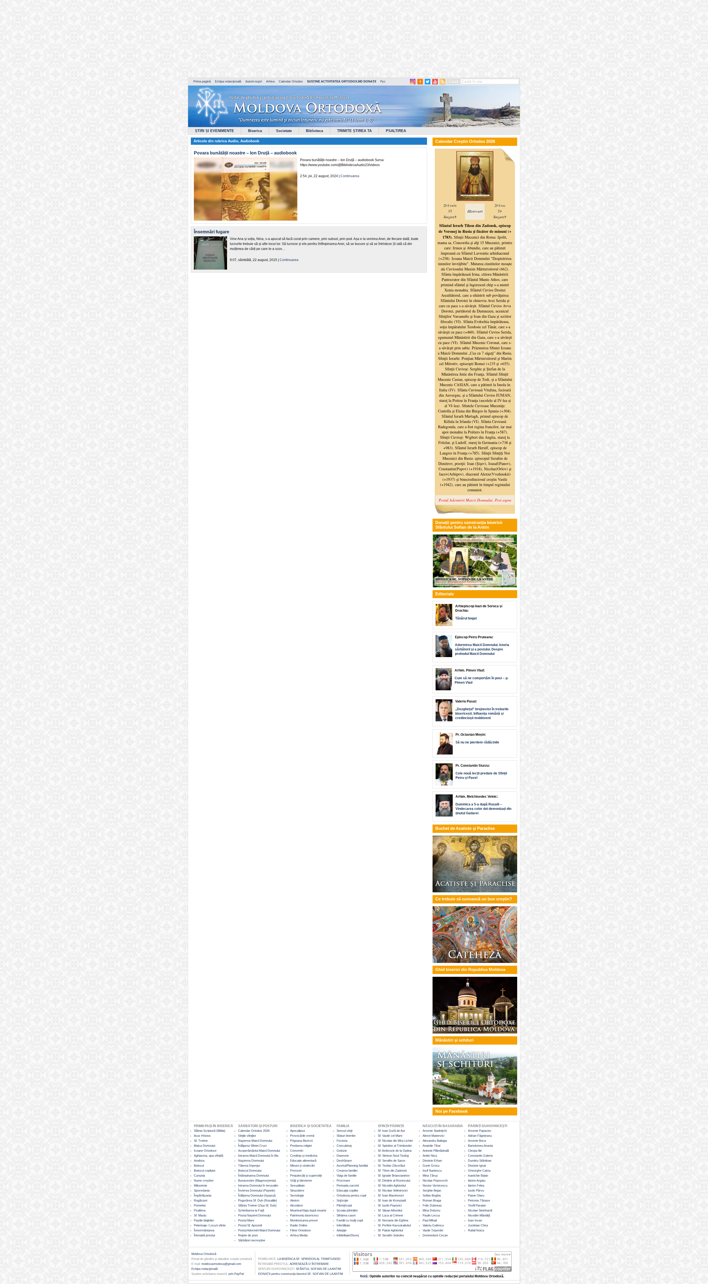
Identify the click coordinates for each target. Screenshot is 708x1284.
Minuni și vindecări (302, 1165)
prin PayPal (236, 1273)
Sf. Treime (201, 1140)
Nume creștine (204, 1180)
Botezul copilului (204, 1170)
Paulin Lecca (431, 1215)
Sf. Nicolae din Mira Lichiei (395, 1140)
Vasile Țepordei (433, 1230)
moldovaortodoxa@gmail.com (221, 1263)
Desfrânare (344, 1160)
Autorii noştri (253, 81)
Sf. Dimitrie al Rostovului (394, 1180)
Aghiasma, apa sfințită (208, 1155)
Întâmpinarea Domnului (253, 1175)
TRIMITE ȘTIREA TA (354, 131)
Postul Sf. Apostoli (250, 1225)
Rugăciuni (200, 1200)
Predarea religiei (301, 1145)
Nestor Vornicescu (435, 1185)
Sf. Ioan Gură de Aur (391, 1130)
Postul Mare (246, 1220)
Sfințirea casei (346, 1215)
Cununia (199, 1175)
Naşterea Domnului (251, 1160)
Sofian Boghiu (432, 1195)
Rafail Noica (476, 1230)
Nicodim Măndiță (479, 1215)
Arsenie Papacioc (479, 1130)
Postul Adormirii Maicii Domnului (259, 1230)
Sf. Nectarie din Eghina (393, 1220)
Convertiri (296, 1150)
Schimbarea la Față (251, 1210)
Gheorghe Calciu (479, 1170)
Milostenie (200, 1185)
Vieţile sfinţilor (247, 1135)
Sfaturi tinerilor (346, 1135)
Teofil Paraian (477, 1205)
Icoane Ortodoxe (205, 1150)
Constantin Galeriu (480, 1155)
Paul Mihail (430, 1220)
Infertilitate (343, 1225)
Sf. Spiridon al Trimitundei (395, 1145)
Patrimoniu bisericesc (304, 1215)
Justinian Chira (478, 1225)
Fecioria (342, 1140)
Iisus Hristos (202, 1135)
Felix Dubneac (432, 1205)
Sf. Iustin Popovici (390, 1205)
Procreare (343, 1180)
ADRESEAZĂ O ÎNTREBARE (309, 1263)
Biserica (255, 131)
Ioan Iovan (475, 1220)
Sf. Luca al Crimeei (390, 1215)
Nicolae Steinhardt (480, 1210)
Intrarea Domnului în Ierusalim (258, 1185)
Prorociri (295, 1170)
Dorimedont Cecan (435, 1235)
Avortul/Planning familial (352, 1165)
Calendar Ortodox (291, 81)
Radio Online (298, 1225)
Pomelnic (200, 1205)
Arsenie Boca (477, 1140)
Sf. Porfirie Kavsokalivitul (394, 1225)
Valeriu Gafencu (433, 1225)
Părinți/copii (344, 1205)
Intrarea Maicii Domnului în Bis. (258, 1155)
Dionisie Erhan (432, 1160)
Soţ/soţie (342, 1200)
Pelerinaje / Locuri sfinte (210, 1225)
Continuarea (349, 176)
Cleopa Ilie (475, 1150)
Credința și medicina (303, 1155)
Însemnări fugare (211, 231)
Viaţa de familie (346, 1175)
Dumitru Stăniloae (479, 1160)
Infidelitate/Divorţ (348, 1235)
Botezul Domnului (249, 1170)
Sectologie (297, 1195)
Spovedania (202, 1190)
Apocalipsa (297, 1130)
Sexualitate (297, 1185)
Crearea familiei (347, 1170)
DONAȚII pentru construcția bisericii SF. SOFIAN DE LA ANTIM (300, 1273)
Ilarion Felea (476, 1185)
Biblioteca (314, 131)
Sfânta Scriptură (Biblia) (209, 1130)
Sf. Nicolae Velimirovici (393, 1190)
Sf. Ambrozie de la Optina (395, 1150)
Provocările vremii (302, 1135)
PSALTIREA (396, 131)
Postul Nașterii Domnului (254, 1215)
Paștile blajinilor (204, 1220)
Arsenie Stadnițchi (435, 1130)
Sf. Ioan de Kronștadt (392, 1200)
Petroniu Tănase (479, 1200)
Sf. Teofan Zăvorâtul (391, 1165)
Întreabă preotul (204, 1235)
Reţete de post (248, 1235)
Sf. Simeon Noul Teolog (393, 1155)
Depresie (343, 1155)
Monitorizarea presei (303, 1220)
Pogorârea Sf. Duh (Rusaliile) (257, 1200)
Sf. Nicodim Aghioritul (392, 1185)
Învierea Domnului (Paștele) (256, 1190)
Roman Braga (432, 1200)
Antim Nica (430, 1155)
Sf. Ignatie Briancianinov (394, 1175)
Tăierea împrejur (249, 1165)
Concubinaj (344, 1145)
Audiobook (249, 141)
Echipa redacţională (204, 1268)
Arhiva (270, 81)
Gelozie (342, 1150)
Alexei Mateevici (433, 1135)
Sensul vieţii (344, 1130)
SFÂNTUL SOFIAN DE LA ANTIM (318, 1268)
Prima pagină (202, 81)
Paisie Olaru (476, 1195)
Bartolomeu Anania (480, 1145)
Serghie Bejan (432, 1190)
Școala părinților (347, 1210)
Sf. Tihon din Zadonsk (392, 1170)
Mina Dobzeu (431, 1210)
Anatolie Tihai (431, 1145)
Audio (233, 141)
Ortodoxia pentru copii (351, 1195)
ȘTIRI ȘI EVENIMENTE (214, 131)
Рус (383, 81)
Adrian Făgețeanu (480, 1135)
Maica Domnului (204, 1145)
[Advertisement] (168, 38)
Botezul (199, 1165)
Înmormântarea (204, 1230)
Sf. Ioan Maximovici (391, 1195)
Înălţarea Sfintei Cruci (252, 1145)
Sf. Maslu (200, 1215)
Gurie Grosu (431, 1165)
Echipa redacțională (228, 81)
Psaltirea (199, 1210)
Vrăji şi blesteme (301, 1180)
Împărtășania (202, 1195)
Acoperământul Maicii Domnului (259, 1150)
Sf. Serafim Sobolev (391, 1235)
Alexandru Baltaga (435, 1140)
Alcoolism (296, 1205)
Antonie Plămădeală (436, 1150)
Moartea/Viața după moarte (308, 1210)
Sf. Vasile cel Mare (390, 1135)
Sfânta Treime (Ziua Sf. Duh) (257, 1205)
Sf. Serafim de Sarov (391, 1160)
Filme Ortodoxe (300, 1230)
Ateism (294, 1200)
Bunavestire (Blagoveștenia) (257, 1180)
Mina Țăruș (430, 1175)
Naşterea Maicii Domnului (255, 1140)
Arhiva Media (299, 1235)
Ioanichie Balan (478, 1175)
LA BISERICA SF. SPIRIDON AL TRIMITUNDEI (308, 1258)
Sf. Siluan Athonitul (390, 1210)
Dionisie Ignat (477, 1165)
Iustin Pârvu (476, 1190)
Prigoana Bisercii (301, 1140)
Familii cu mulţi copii (350, 1220)
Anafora (199, 1160)
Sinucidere (297, 1190)
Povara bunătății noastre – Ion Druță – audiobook (245, 153)
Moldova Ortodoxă (203, 1253)
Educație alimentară (303, 1160)
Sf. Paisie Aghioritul (390, 1230)
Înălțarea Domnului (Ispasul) (257, 1195)
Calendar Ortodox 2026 (254, 1130)
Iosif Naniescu (432, 1170)
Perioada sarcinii (348, 1185)
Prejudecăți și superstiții (306, 1175)
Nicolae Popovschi (435, 1180)
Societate (284, 131)
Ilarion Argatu (476, 1180)
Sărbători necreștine (251, 1240)
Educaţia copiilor (347, 1190)
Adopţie (342, 1230)
